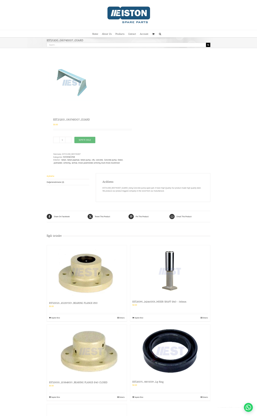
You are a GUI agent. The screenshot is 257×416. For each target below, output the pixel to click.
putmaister (57, 163)
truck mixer (105, 163)
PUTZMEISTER (69, 157)
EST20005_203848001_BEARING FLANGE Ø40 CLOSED (78, 382)
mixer (80, 163)
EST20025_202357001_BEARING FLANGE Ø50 (73, 303)
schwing (97, 163)
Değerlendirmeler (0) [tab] (55, 182)
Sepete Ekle (85, 140)
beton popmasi (73, 160)
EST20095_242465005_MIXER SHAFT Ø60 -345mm (159, 301)
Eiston (120, 160)
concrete (99, 160)
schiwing (66, 163)
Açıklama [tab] (50, 176)
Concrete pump (110, 160)
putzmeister (88, 163)
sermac (74, 163)
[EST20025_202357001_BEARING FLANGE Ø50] (87, 271)
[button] (160, 33)
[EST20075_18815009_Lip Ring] (170, 351)
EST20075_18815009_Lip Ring (148, 381)
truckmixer (115, 163)
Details (122, 318)
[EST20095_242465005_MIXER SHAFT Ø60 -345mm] (170, 271)
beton (63, 160)
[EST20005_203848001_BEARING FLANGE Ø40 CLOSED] (87, 351)
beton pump (85, 160)
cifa (93, 160)
